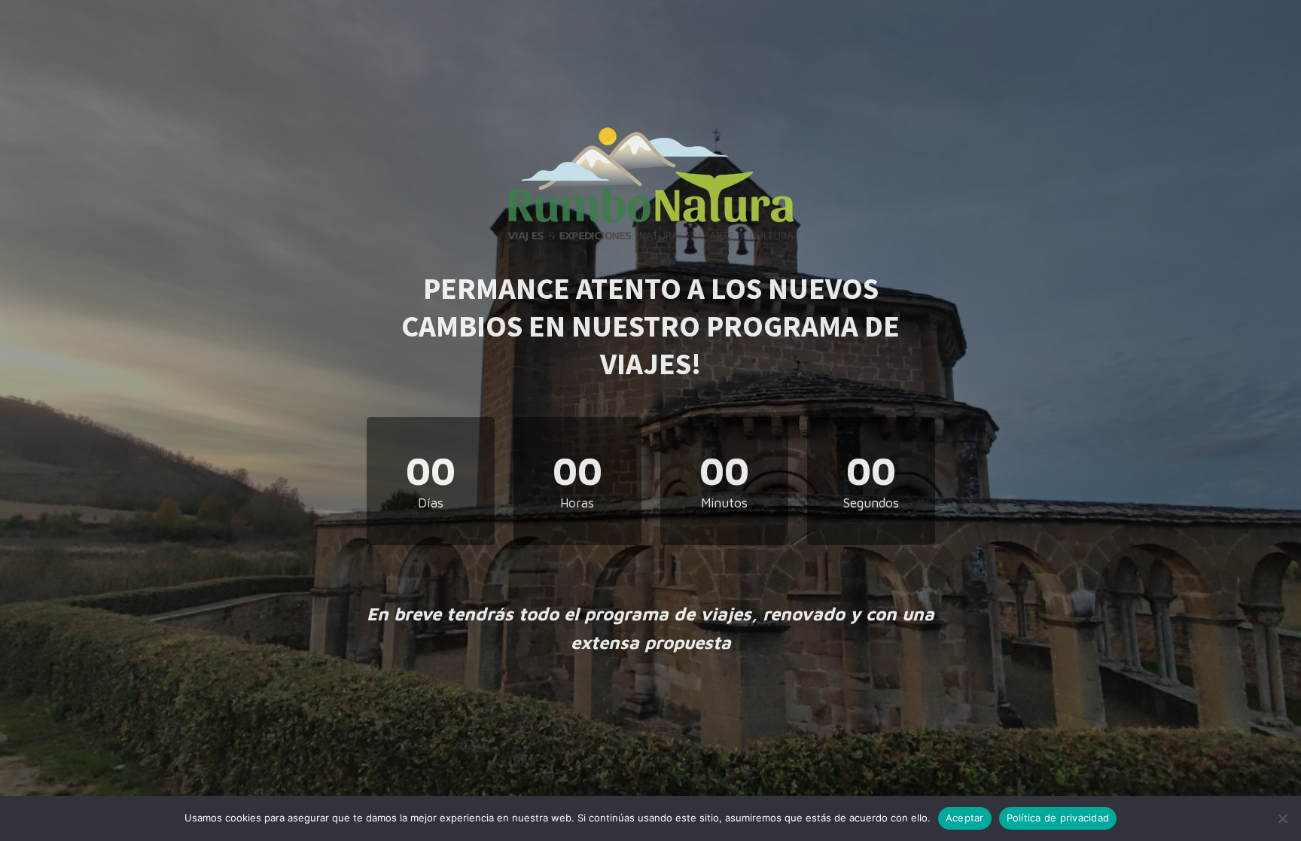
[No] (1282, 818)
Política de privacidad (1058, 818)
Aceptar (965, 818)
